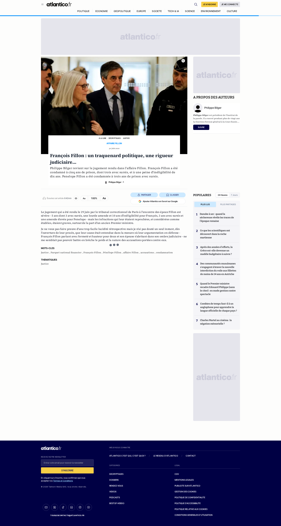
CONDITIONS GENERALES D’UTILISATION (194, 515)
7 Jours (234, 195)
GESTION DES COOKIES (185, 491)
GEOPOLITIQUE (122, 11)
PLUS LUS (205, 204)
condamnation (164, 252)
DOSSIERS (114, 480)
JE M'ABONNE (209, 4)
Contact (191, 455)
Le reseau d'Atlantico (165, 455)
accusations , (148, 252)
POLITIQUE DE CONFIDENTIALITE (190, 497)
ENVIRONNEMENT (211, 11)
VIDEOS (112, 491)
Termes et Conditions (63, 480)
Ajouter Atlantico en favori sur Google (160, 201)
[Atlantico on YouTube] (88, 507)
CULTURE (232, 11)
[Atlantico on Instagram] (80, 507)
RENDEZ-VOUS (116, 485)
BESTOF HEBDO (116, 503)
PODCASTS (114, 497)
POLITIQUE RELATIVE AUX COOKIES (191, 509)
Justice (126, 138)
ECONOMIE (101, 11)
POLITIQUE (83, 11)
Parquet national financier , (67, 252)
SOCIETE (157, 11)
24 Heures (222, 195)
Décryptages (115, 138)
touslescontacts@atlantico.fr (67, 515)
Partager (146, 195)
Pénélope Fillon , (113, 252)
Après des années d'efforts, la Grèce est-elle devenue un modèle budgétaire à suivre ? (216, 250)
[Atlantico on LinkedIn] (71, 507)
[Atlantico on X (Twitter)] (54, 507)
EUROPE (141, 11)
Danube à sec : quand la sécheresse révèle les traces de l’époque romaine (217, 217)
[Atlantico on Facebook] (63, 507)
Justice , (46, 252)
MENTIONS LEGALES (184, 480)
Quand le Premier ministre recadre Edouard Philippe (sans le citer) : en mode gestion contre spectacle (218, 289)
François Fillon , (93, 252)
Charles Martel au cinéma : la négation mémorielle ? (216, 322)
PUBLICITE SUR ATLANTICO (187, 485)
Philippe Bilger (115, 182)
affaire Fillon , (131, 252)
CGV (177, 474)
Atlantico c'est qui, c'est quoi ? (127, 455)
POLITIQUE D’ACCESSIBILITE (188, 503)
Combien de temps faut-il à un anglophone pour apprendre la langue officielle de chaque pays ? (218, 307)
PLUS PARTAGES (228, 204)
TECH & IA (173, 11)
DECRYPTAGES (116, 474)
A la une (102, 138)
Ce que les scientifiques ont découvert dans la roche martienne (215, 234)
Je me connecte (229, 4)
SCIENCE (190, 11)
